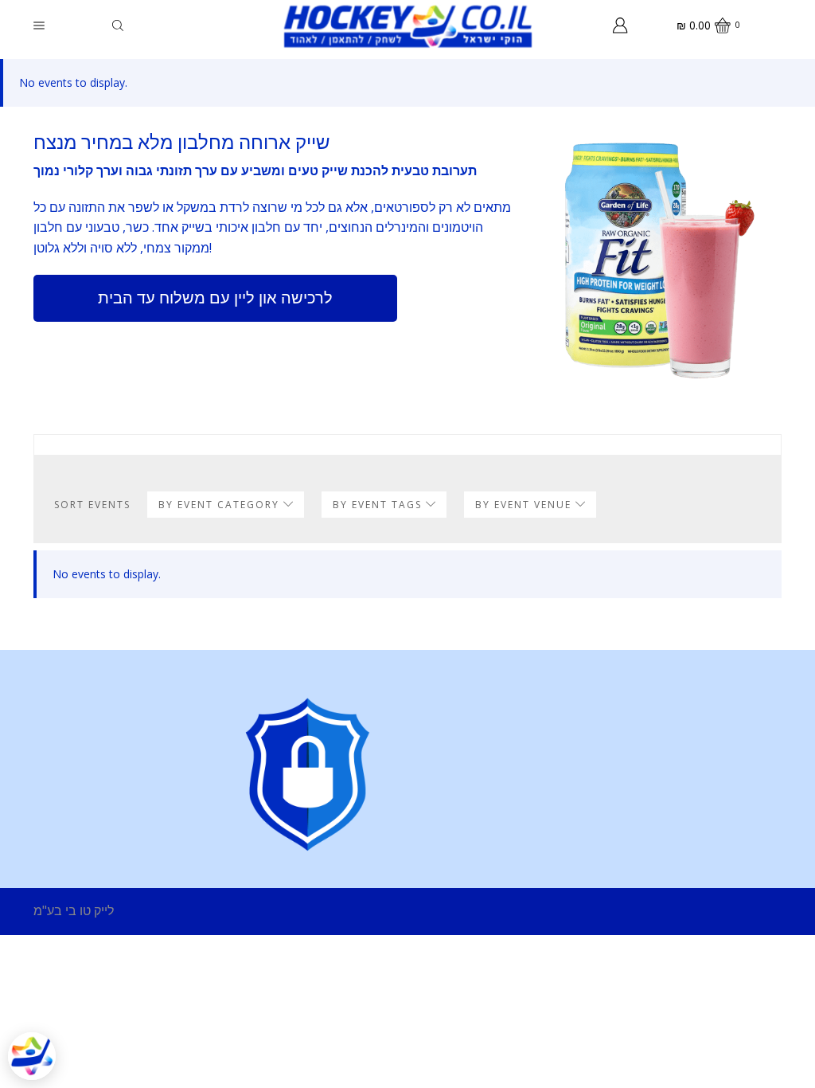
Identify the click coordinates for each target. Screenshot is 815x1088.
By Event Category (220, 504)
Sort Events (92, 505)
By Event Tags (379, 504)
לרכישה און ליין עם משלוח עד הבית (215, 297)
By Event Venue (525, 504)
